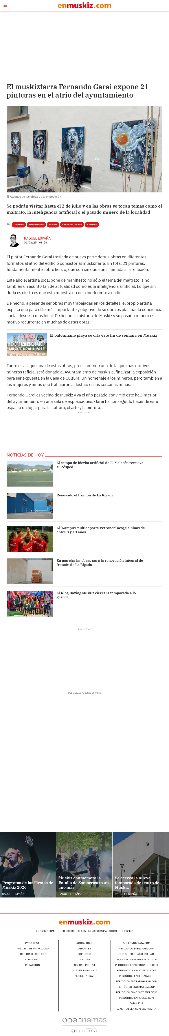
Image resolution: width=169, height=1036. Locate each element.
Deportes (84, 948)
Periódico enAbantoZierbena (136, 992)
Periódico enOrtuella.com (136, 986)
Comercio (84, 954)
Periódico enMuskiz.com (136, 997)
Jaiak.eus (136, 1003)
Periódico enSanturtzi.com (136, 970)
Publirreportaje (84, 965)
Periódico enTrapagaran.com (136, 981)
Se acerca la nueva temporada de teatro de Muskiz (137, 882)
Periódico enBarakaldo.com (136, 959)
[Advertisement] (84, 46)
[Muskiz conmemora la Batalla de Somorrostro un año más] (84, 864)
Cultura (19, 224)
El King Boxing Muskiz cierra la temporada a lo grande (96, 595)
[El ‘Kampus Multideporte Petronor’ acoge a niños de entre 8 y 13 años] (30, 539)
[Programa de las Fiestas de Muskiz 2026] (28, 864)
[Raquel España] (14, 240)
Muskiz (53, 224)
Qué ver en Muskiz (84, 970)
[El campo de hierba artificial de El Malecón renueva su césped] (30, 474)
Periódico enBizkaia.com (136, 948)
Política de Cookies (32, 954)
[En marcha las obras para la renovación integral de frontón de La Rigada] (30, 571)
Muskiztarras (84, 975)
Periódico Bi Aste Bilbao (136, 954)
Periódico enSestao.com (136, 975)
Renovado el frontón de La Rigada (85, 495)
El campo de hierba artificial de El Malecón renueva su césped (100, 464)
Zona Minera (36, 224)
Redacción (32, 965)
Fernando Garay (72, 224)
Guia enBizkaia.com (136, 943)
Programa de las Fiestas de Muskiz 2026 (27, 885)
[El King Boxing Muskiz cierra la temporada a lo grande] (30, 604)
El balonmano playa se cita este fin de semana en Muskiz (103, 335)
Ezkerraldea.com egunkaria (136, 1008)
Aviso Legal (32, 943)
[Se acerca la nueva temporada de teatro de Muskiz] (141, 864)
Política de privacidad (33, 948)
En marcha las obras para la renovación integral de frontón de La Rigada (100, 562)
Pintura (92, 224)
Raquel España (37, 238)
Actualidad (84, 943)
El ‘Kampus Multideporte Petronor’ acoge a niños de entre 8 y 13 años (101, 530)
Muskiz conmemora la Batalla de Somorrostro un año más (84, 882)
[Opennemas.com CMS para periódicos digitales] (84, 1025)
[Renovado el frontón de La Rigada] (30, 506)
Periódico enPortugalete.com (136, 965)
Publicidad (32, 959)
